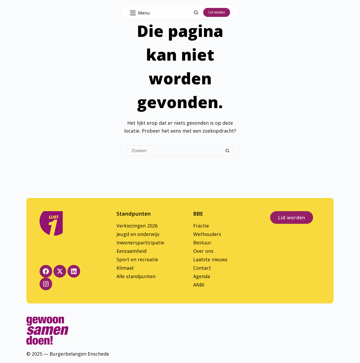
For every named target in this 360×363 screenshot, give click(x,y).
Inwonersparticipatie (140, 242)
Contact (202, 268)
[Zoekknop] (227, 150)
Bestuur (202, 242)
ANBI (198, 285)
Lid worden (216, 12)
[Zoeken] (196, 12)
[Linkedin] (73, 271)
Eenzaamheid (131, 251)
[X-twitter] (59, 271)
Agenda (201, 276)
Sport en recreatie (137, 259)
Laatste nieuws (210, 259)
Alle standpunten (135, 276)
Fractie (201, 225)
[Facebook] (46, 271)
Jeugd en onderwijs (137, 234)
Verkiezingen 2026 (137, 225)
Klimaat (125, 268)
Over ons (203, 251)
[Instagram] (46, 284)
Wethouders (207, 234)
